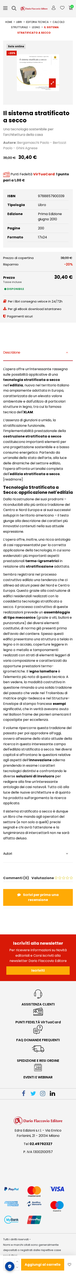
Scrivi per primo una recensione (40, 897)
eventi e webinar (38, 1077)
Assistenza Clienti (38, 1004)
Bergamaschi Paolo (33, 142)
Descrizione (11, 352)
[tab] (38, 353)
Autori (7, 853)
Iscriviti (38, 970)
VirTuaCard (44, 174)
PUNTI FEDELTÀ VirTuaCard (38, 1022)
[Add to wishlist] (69, 1265)
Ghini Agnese (27, 148)
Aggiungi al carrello (43, 1264)
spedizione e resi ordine (38, 1060)
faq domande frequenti (38, 1040)
